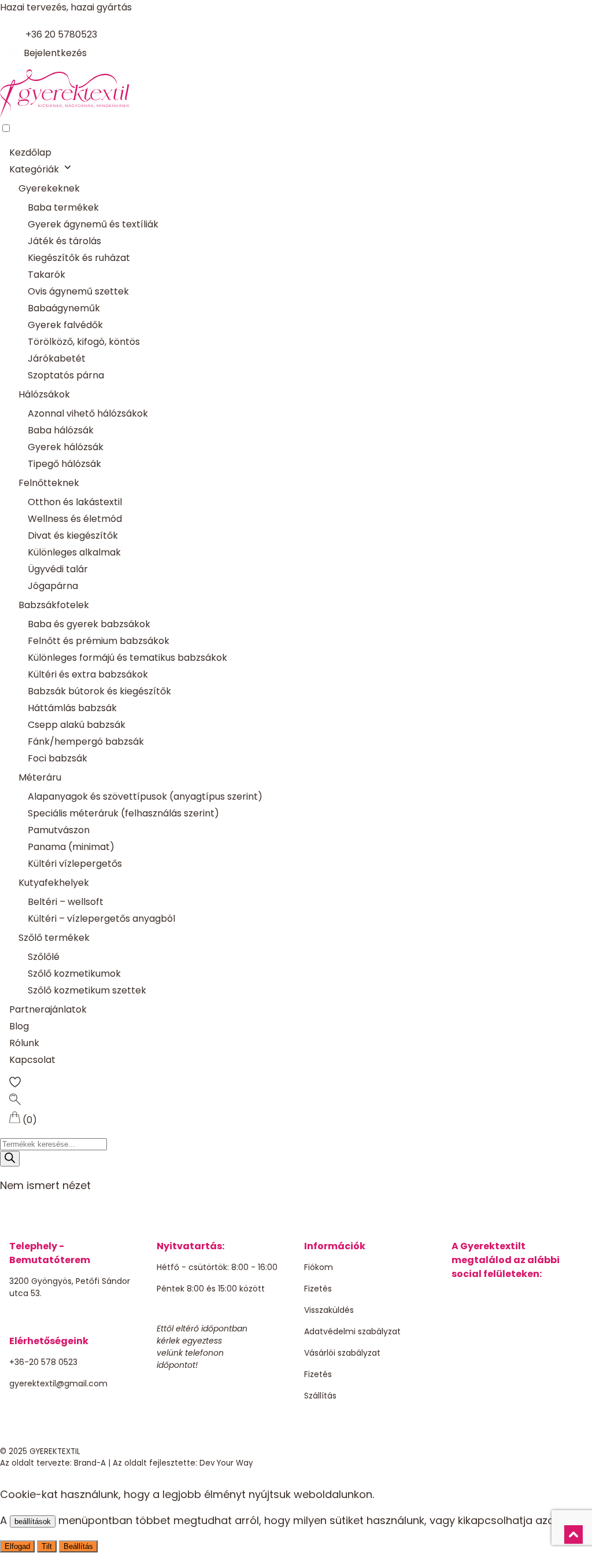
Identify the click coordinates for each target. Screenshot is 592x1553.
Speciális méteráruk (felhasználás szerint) (123, 813)
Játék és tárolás (64, 241)
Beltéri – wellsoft (65, 901)
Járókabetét (57, 358)
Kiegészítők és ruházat (79, 257)
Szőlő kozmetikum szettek (87, 990)
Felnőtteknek (48, 483)
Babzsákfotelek (53, 605)
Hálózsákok (44, 394)
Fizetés (318, 1288)
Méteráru (39, 777)
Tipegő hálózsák (64, 463)
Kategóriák (34, 169)
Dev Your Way (226, 1463)
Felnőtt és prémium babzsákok (98, 640)
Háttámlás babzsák (72, 708)
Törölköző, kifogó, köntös (84, 341)
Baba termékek (63, 207)
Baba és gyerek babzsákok (89, 624)
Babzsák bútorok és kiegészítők (99, 691)
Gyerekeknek (49, 188)
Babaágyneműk (64, 308)
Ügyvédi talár (58, 569)
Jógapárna (53, 586)
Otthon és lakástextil (75, 502)
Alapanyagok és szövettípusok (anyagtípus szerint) (145, 796)
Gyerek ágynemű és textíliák (93, 224)
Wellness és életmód (75, 518)
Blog (19, 1026)
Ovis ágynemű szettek (78, 291)
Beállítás (78, 1546)
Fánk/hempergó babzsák (86, 741)
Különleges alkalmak (74, 552)
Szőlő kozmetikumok (74, 973)
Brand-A (90, 1463)
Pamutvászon (59, 830)
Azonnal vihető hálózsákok (88, 413)
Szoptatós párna (66, 375)
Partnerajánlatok (48, 1009)
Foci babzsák (57, 758)
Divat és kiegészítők (73, 535)
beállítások (32, 1521)
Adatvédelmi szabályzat (352, 1331)
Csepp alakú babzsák (76, 724)
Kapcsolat (32, 1059)
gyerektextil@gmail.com (58, 1383)
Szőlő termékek (54, 937)
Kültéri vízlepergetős (75, 863)
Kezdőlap (30, 152)
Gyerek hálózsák (65, 447)
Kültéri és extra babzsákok (88, 674)
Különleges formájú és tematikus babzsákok (127, 657)
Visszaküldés (329, 1310)
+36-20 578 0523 (43, 1362)
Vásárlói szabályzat (342, 1353)
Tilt (47, 1546)
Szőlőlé (44, 956)
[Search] (10, 1158)
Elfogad (17, 1546)
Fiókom (318, 1267)
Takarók (46, 274)
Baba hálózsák (61, 430)
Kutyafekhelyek (53, 882)
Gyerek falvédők (65, 325)
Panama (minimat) (71, 846)
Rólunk (24, 1043)
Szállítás (320, 1395)
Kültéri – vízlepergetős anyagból (101, 918)
